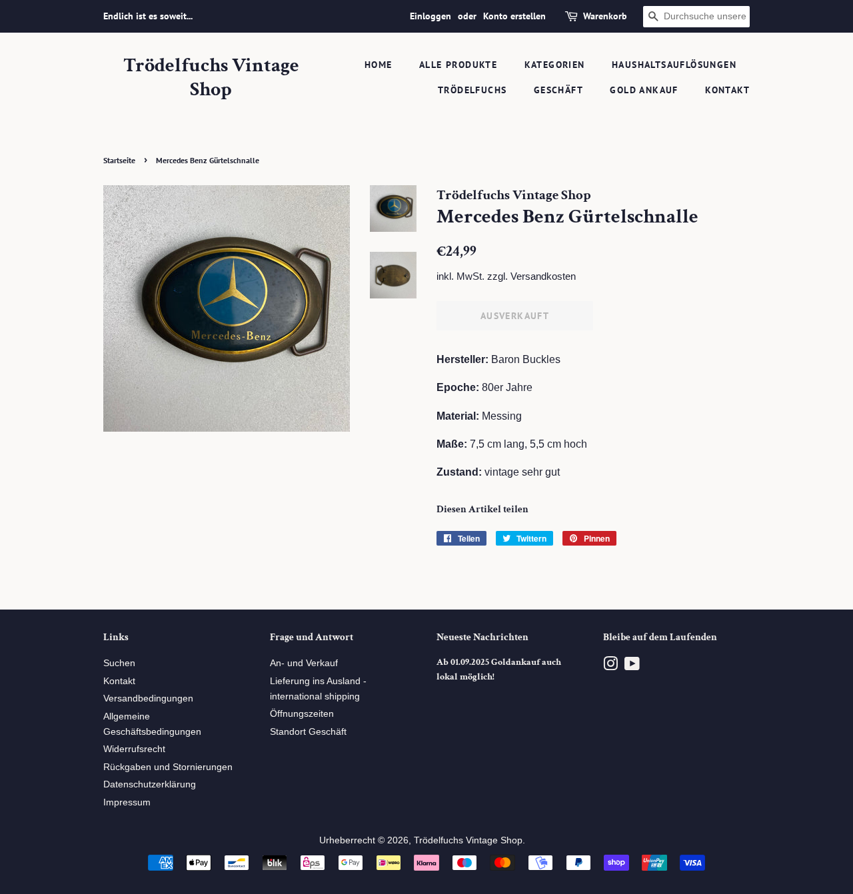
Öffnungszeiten (302, 714)
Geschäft (558, 90)
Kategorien (554, 65)
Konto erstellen (514, 16)
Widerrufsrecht (134, 749)
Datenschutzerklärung (149, 784)
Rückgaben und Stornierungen (168, 767)
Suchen (119, 663)
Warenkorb (605, 16)
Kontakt (727, 90)
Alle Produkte (458, 65)
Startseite (119, 160)
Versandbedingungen (148, 698)
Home (379, 65)
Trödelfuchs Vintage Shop (211, 78)
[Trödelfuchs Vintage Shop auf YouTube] (632, 666)
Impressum (127, 802)
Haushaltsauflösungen (674, 65)
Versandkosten (543, 276)
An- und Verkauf (304, 663)
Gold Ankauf (644, 90)
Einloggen (430, 16)
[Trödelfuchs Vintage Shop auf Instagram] (610, 666)
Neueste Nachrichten (482, 637)
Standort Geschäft (308, 732)
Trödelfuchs (472, 90)
